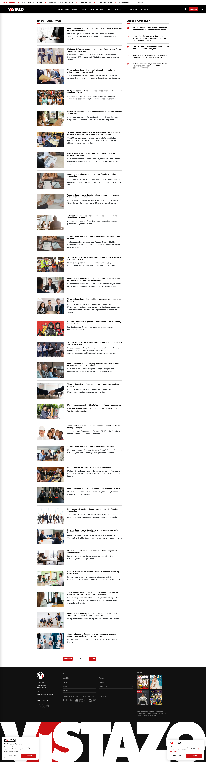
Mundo (83, 9)
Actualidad (75, 9)
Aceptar (194, 756)
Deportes (109, 9)
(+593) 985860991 (42, 685)
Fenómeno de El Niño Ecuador (61, 2)
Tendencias (144, 9)
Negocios (118, 9)
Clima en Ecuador (105, 2)
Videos (141, 2)
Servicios (99, 9)
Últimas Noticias (63, 9)
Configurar (177, 756)
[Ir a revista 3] (143, 697)
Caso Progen (85, 2)
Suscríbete (193, 9)
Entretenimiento (131, 9)
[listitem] (39, 706)
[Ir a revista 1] (143, 682)
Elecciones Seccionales (32, 2)
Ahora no (12, 756)
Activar (28, 756)
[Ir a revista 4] (156, 697)
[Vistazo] (16, 9)
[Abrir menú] (4, 9)
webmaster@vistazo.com (45, 694)
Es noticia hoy (9, 2)
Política (91, 9)
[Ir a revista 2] (156, 682)
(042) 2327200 (41, 688)
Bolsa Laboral (125, 2)
